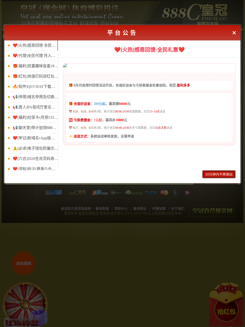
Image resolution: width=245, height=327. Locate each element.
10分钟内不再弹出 (219, 174)
